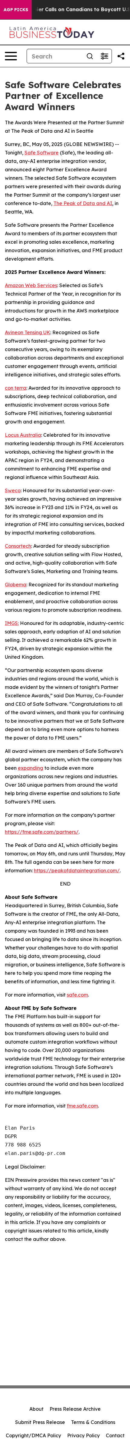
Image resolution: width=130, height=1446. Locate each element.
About (36, 1409)
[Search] (90, 56)
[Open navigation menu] (11, 56)
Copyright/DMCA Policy (33, 1435)
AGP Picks (16, 9)
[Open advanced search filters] (104, 56)
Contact (115, 1435)
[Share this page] (121, 56)
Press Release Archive (75, 1409)
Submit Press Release (40, 1422)
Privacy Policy (83, 1435)
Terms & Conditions (93, 1422)
